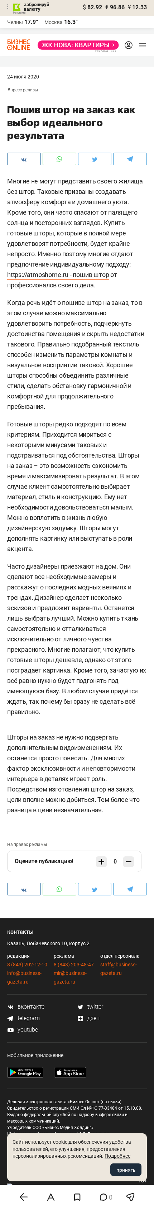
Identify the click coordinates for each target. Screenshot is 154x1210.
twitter (94, 1006)
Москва (53, 22)
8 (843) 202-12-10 (27, 964)
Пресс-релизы (24, 89)
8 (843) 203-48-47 (74, 964)
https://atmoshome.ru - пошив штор (58, 274)
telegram (28, 1018)
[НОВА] (76, 45)
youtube (27, 1029)
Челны (15, 22)
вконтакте (30, 1006)
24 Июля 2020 (23, 77)
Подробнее (117, 1156)
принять (125, 1170)
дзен (93, 1018)
